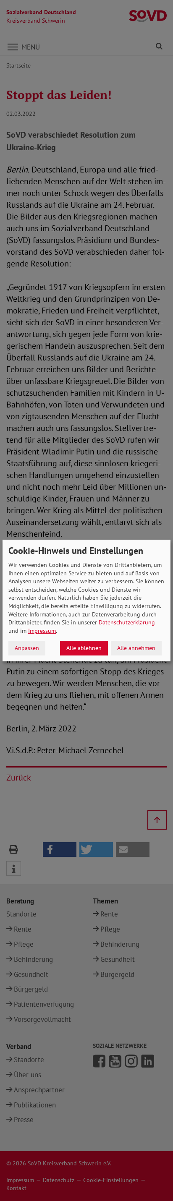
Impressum (42, 630)
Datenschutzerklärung (127, 622)
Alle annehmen (136, 648)
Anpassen (27, 648)
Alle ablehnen (84, 648)
